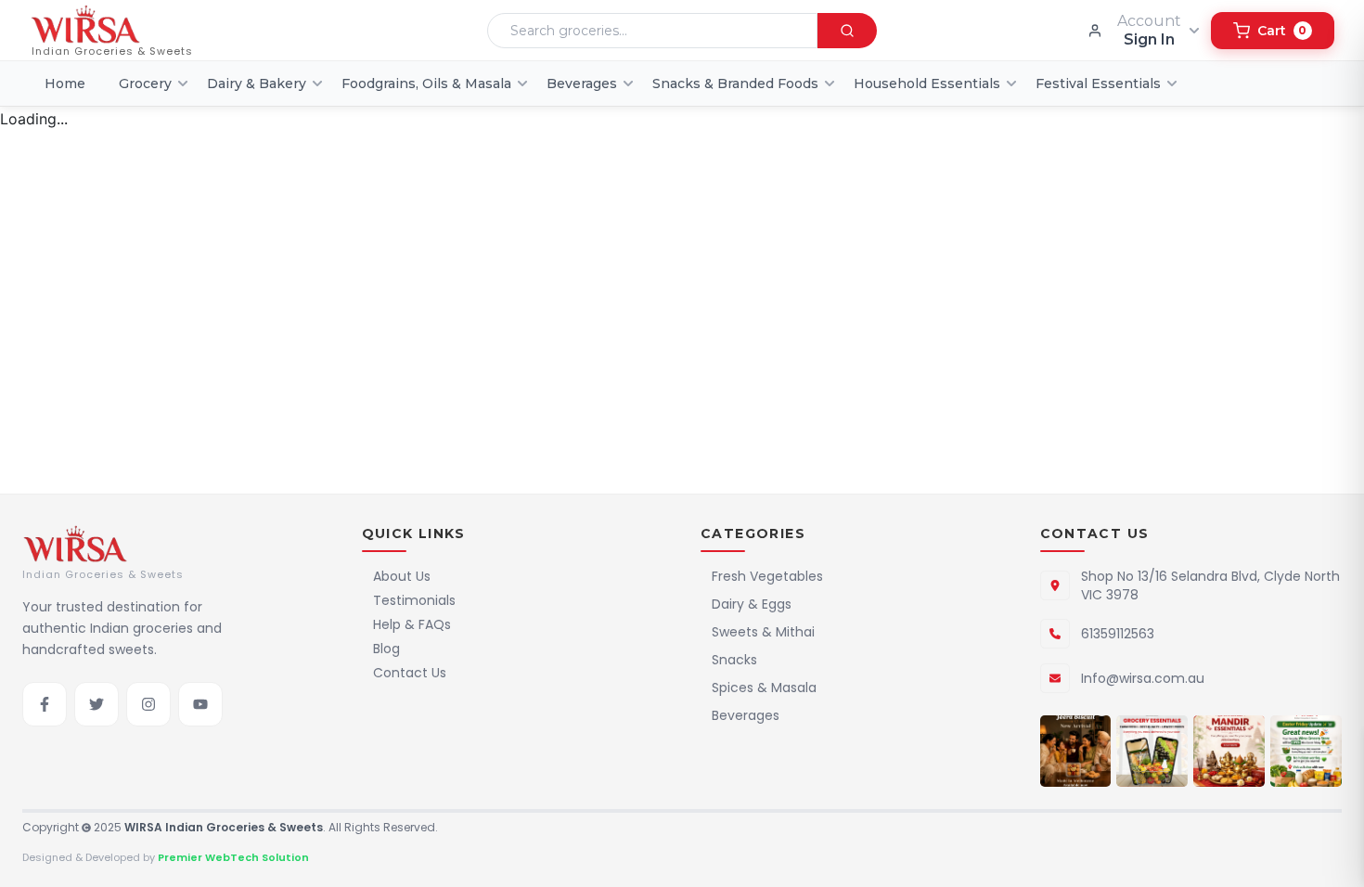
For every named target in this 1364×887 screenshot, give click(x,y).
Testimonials (414, 600)
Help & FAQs (412, 624)
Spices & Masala (764, 687)
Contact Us (409, 672)
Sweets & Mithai (763, 632)
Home (65, 83)
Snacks (734, 659)
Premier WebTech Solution (233, 857)
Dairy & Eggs (751, 604)
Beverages (745, 715)
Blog (386, 648)
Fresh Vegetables (767, 576)
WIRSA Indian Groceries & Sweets (223, 827)
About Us (402, 576)
